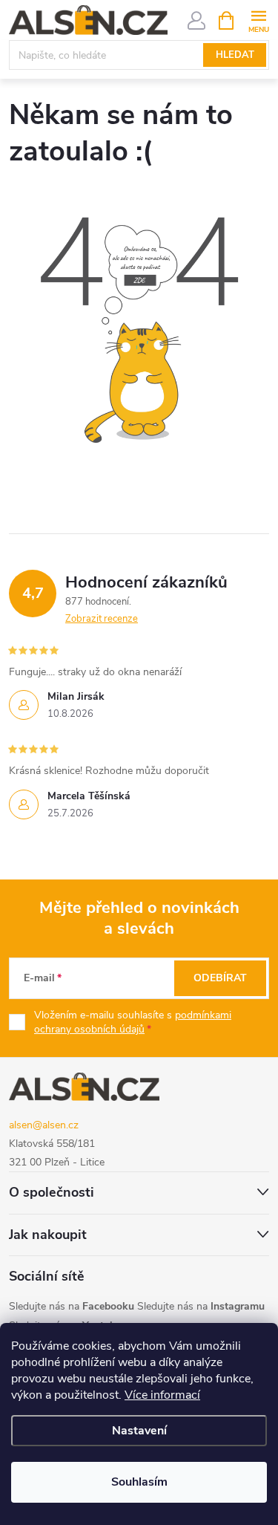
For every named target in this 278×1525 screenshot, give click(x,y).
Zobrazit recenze (101, 618)
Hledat (235, 55)
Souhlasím (139, 1482)
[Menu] (258, 19)
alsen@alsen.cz (44, 1125)
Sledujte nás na (71, 1306)
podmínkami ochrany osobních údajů (132, 1022)
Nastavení (139, 1430)
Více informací (162, 1395)
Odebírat (220, 978)
